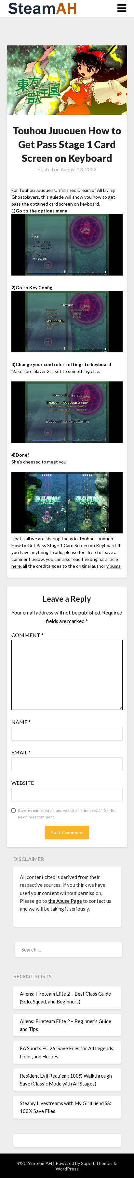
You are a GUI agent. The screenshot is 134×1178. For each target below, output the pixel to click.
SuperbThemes (97, 1163)
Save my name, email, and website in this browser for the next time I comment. (66, 813)
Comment (27, 635)
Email (21, 752)
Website (22, 783)
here (16, 566)
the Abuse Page (65, 901)
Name (21, 722)
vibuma (113, 566)
